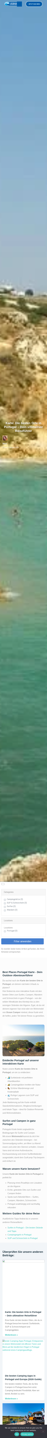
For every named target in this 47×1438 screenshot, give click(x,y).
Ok (17, 1434)
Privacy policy (27, 1434)
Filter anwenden (22, 941)
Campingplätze (15, 899)
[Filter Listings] (3, 884)
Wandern (12, 910)
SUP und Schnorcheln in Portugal (23, 1238)
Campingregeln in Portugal (19, 1235)
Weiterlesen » (11, 1335)
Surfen (11, 906)
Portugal (12, 931)
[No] (43, 1431)
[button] (19, 4)
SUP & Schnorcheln (17, 903)
